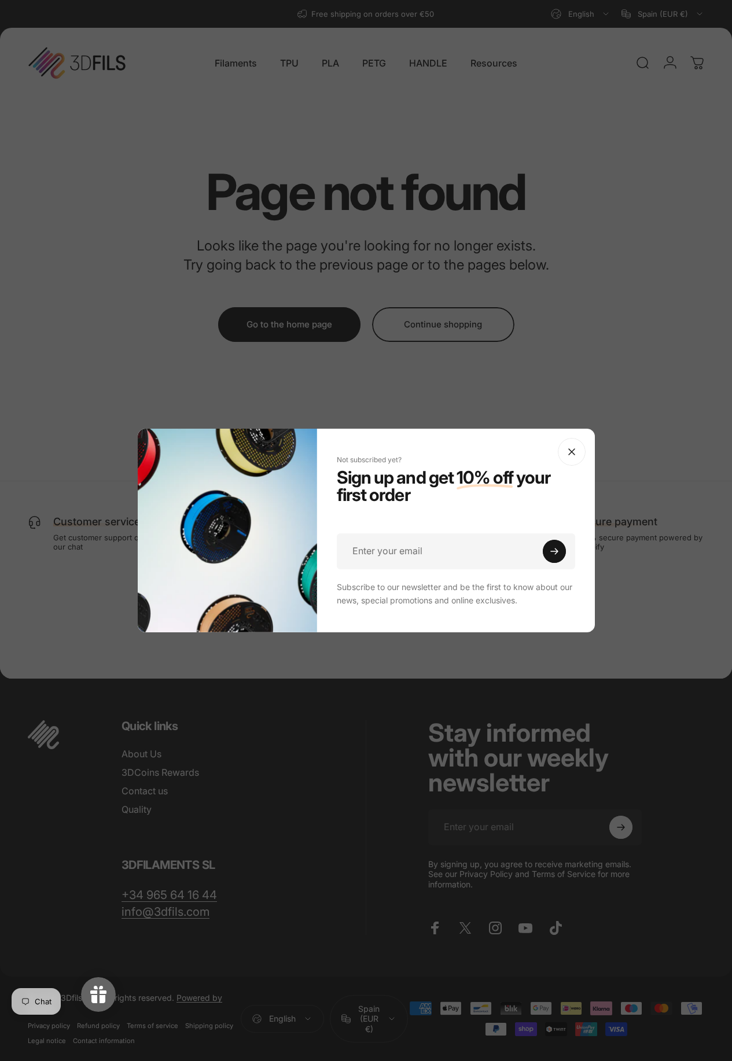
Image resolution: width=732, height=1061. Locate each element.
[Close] (572, 452)
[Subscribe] (554, 551)
